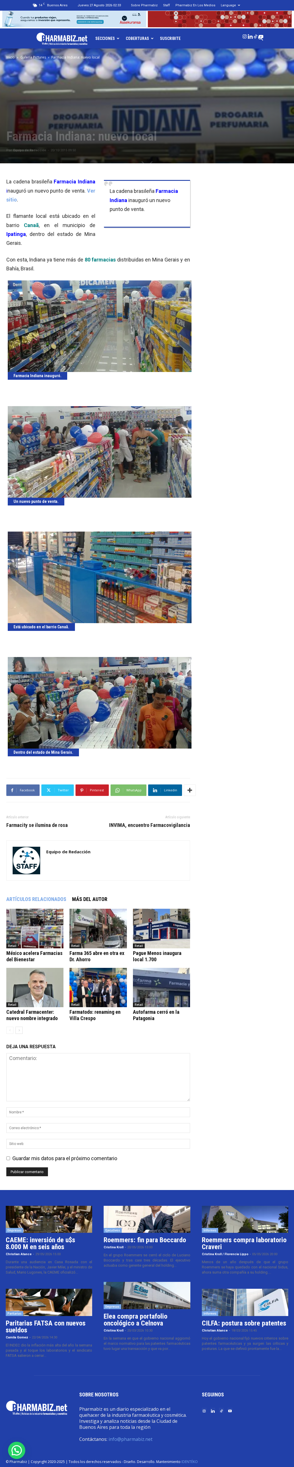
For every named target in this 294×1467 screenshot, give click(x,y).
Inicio (10, 57)
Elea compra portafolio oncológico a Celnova (135, 1319)
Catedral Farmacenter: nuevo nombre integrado (32, 1015)
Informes (210, 1230)
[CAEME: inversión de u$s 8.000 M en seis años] (49, 1219)
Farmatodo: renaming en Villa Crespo (95, 1015)
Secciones (105, 38)
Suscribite (170, 38)
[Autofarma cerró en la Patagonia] (161, 987)
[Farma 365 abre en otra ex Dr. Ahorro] (98, 928)
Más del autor (89, 899)
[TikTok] (255, 35)
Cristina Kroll (113, 1247)
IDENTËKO (189, 1461)
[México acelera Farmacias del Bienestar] (34, 928)
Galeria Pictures (33, 57)
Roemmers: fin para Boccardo (145, 1240)
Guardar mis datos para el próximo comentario (64, 1158)
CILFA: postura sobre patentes (244, 1323)
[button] (16, 1450)
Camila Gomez (17, 1337)
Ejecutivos (112, 1230)
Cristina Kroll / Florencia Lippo (225, 1254)
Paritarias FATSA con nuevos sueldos (46, 1326)
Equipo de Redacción (29, 150)
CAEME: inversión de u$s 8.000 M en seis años (40, 1243)
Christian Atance (19, 1254)
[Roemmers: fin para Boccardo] (147, 1219)
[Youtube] (261, 35)
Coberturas (137, 38)
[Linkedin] (250, 35)
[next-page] (19, 1030)
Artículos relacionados (36, 899)
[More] (190, 790)
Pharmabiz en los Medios (195, 5)
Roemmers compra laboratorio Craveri (244, 1243)
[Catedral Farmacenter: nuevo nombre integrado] (34, 987)
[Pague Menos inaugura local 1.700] (161, 928)
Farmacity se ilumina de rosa (37, 825)
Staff (166, 5)
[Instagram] (244, 35)
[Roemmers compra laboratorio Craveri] (245, 1219)
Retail (12, 946)
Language (228, 5)
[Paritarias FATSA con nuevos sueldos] (49, 1302)
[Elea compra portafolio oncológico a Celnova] (147, 1295)
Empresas (14, 1230)
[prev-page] (9, 1030)
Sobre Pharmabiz (144, 5)
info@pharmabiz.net (130, 1439)
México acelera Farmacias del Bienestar (34, 956)
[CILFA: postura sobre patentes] (245, 1302)
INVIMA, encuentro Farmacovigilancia (149, 825)
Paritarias (14, 1313)
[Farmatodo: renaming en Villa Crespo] (98, 987)
